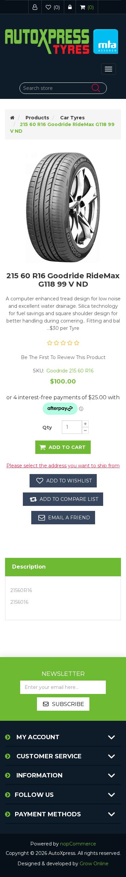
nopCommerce (78, 844)
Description (29, 567)
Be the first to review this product (63, 357)
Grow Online (94, 864)
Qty (47, 427)
